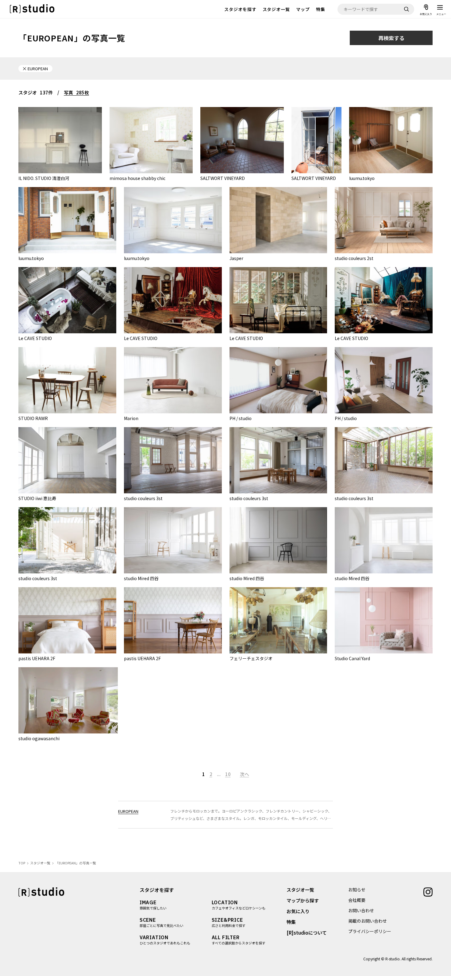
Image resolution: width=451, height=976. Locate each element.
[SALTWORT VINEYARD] (242, 140)
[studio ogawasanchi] (68, 700)
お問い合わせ (361, 910)
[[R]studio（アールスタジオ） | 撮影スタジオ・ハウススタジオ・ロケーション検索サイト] (32, 9)
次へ (244, 774)
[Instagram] (428, 891)
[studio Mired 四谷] (173, 540)
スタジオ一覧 (276, 9)
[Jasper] (278, 220)
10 (228, 774)
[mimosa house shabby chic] (151, 140)
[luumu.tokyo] (391, 140)
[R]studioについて (307, 932)
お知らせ (356, 889)
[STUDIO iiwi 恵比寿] (67, 460)
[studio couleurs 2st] (384, 220)
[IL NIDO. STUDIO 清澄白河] (60, 140)
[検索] (406, 9)
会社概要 (356, 900)
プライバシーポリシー (369, 931)
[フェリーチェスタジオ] (278, 620)
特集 (320, 9)
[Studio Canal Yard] (384, 620)
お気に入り (298, 911)
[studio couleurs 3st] (173, 460)
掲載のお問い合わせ (367, 921)
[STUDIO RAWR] (67, 380)
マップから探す (303, 900)
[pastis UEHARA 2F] (67, 620)
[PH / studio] (278, 380)
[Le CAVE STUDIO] (67, 300)
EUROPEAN (128, 811)
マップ (303, 9)
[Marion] (173, 380)
